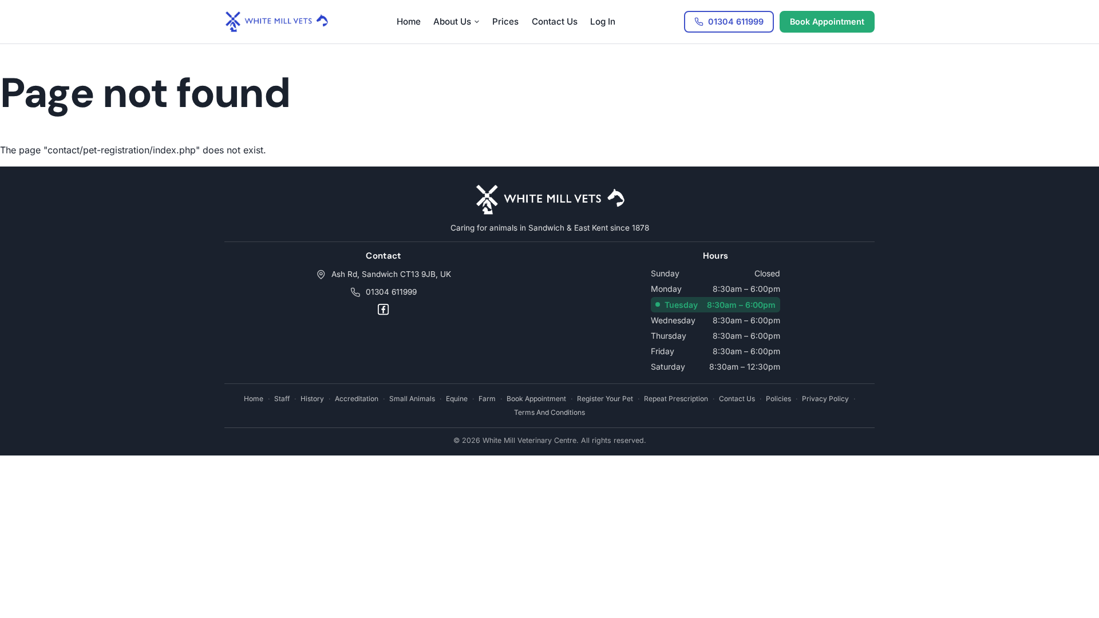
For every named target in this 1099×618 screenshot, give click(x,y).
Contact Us (555, 21)
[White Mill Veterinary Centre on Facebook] (383, 309)
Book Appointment (827, 21)
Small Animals (412, 398)
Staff (282, 398)
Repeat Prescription (676, 398)
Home (409, 21)
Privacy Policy (825, 398)
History (312, 398)
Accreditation (356, 398)
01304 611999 (391, 291)
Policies (778, 398)
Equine (457, 398)
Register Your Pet (605, 398)
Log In (602, 21)
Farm (487, 398)
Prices (505, 21)
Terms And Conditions (549, 412)
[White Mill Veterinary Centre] (276, 21)
